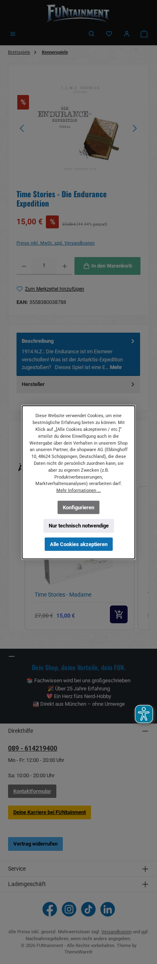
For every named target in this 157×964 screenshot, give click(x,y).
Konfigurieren (78, 507)
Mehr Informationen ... (78, 490)
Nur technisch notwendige (79, 526)
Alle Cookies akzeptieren (78, 544)
